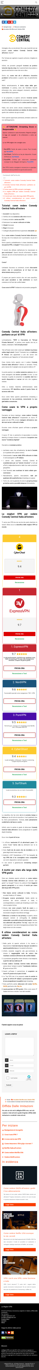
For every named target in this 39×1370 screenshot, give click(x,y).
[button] (3, 22)
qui (36, 231)
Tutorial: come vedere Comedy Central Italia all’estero (19, 181)
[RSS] (12, 1332)
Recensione (19, 582)
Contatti (3, 1321)
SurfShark (15, 157)
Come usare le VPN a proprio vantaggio (17, 189)
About (3, 1322)
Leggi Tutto (9, 1205)
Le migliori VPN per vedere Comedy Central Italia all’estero (19, 193)
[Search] (36, 2)
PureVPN (30, 162)
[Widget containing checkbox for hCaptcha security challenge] (18, 1077)
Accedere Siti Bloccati (10, 29)
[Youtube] (9, 1332)
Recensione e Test (19, 673)
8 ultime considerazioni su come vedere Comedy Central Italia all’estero (19, 199)
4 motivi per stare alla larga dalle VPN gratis (19, 196)
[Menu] (2, 2)
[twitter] (5, 1332)
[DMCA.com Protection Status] (7, 1337)
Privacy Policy (5, 1319)
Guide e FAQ (21, 29)
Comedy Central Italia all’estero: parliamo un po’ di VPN (19, 186)
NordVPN (10, 151)
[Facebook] (2, 1332)
